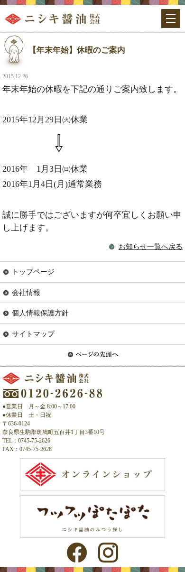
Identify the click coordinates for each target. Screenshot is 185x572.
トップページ (33, 272)
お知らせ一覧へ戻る (151, 246)
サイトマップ (33, 334)
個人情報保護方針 (40, 313)
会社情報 (26, 292)
